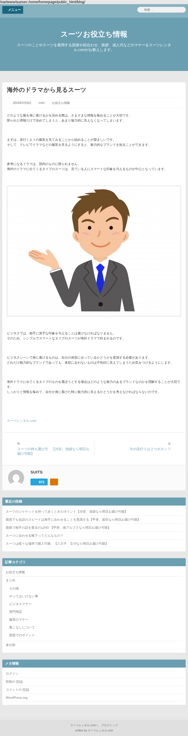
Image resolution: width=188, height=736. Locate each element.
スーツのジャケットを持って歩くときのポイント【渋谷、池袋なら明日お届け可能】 (67, 511)
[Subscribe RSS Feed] (54, 482)
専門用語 (15, 612)
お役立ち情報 (61, 103)
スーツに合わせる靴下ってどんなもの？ (35, 535)
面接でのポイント (22, 635)
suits (42, 102)
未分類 (10, 645)
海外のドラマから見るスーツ (46, 90)
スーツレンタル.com (21, 420)
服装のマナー (18, 619)
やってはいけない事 (23, 596)
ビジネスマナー (20, 604)
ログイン (12, 673)
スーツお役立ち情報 (94, 34)
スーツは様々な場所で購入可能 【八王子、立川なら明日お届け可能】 (57, 543)
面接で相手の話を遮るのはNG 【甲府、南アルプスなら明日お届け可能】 (58, 527)
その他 (14, 588)
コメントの (17, 689)
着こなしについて (22, 627)
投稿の (14, 681)
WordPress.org (17, 697)
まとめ (10, 580)
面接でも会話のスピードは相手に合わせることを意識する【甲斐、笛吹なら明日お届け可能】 (73, 519)
